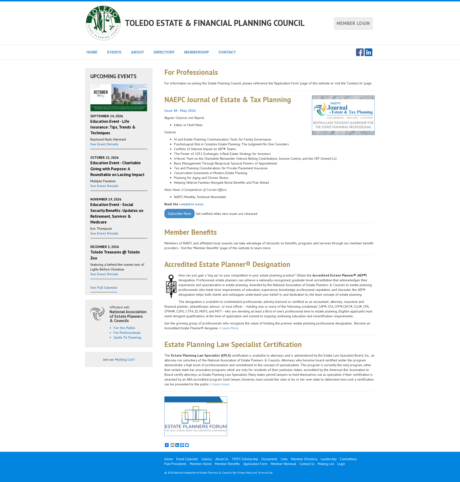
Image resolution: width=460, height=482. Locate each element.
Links (284, 459)
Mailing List (124, 359)
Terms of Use (265, 472)
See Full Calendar (103, 287)
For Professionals (127, 332)
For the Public (124, 328)
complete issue (191, 204)
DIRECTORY (164, 52)
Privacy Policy (244, 472)
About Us (221, 459)
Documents (269, 459)
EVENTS (114, 52)
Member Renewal (283, 464)
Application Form (255, 464)
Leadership (329, 459)
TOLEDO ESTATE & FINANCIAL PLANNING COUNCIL (215, 23)
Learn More (230, 328)
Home (168, 459)
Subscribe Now (179, 213)
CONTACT (227, 52)
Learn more (221, 384)
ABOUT (137, 52)
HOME (92, 52)
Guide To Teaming (127, 337)
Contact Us (307, 464)
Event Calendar (187, 459)
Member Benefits (227, 464)
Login (341, 464)
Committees (348, 459)
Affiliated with (127, 314)
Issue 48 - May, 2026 (180, 110)
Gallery (206, 459)
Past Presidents (175, 464)
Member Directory (304, 459)
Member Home (201, 464)
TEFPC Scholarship (245, 459)
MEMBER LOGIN (353, 23)
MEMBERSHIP (196, 52)
